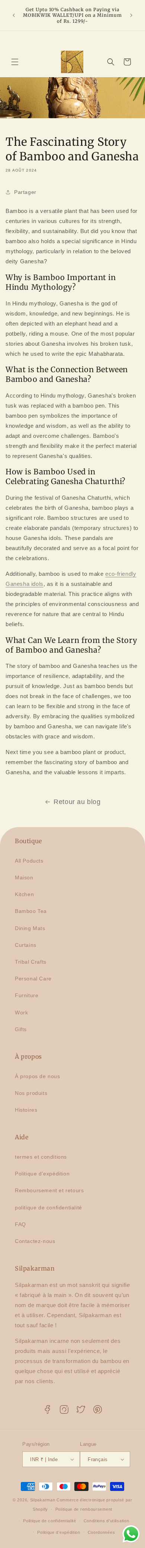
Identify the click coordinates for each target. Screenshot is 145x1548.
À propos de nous (37, 1076)
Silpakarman (42, 1500)
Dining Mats (30, 928)
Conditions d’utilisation (106, 1521)
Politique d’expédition (58, 1532)
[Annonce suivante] (131, 15)
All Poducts (29, 861)
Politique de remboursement (83, 1509)
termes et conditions (41, 1157)
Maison (24, 877)
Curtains (25, 945)
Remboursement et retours (49, 1190)
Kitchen (24, 894)
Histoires (26, 1110)
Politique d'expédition (42, 1174)
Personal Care (33, 979)
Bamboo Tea (31, 911)
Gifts (21, 1029)
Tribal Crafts (30, 962)
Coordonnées (101, 1532)
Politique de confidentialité (49, 1521)
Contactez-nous (35, 1241)
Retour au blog (77, 802)
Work (21, 1012)
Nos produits (31, 1093)
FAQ (20, 1224)
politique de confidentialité (48, 1208)
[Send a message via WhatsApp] (131, 1534)
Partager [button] (25, 192)
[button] (15, 62)
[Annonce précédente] (14, 15)
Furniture (26, 995)
